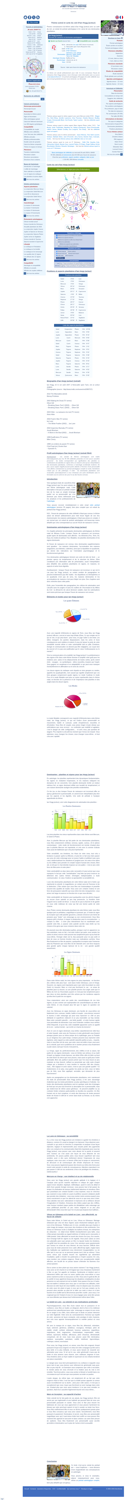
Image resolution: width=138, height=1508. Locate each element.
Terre (68, 56)
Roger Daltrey (90, 144)
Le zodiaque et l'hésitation (32, 246)
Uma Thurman (77, 118)
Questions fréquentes (44, 1489)
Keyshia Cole (94, 142)
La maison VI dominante (32, 210)
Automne (120, 56)
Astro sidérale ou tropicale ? (33, 171)
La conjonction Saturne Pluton (33, 234)
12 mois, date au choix (115, 58)
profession (64, 157)
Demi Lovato (119, 144)
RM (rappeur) (118, 139)
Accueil (26, 1489)
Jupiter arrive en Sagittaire (32, 236)
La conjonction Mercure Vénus (33, 189)
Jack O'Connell (68, 137)
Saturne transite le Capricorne (33, 241)
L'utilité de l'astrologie (31, 169)
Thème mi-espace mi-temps (33, 147)
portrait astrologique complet (88, 1480)
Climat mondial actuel (31, 221)
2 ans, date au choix (116, 61)
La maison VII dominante (32, 213)
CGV (53, 1489)
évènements (67, 155)
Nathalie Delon (58, 137)
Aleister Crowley (62, 129)
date (87, 157)
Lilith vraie (60, 255)
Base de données (117, 93)
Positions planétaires (116, 129)
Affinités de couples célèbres (33, 270)
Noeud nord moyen (73, 253)
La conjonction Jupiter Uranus (33, 229)
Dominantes (61, 54)
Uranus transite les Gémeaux (33, 224)
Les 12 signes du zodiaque (32, 174)
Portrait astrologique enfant (114, 48)
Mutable (75, 56)
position (76, 157)
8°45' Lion (69, 48)
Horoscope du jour (30, 109)
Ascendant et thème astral (32, 114)
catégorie (83, 157)
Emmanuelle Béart (58, 120)
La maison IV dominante (32, 205)
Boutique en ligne (86, 1489)
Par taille (114, 116)
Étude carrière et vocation (114, 45)
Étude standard (118, 73)
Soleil (74, 54)
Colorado (96, 137)
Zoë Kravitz (69, 120)
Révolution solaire (29, 154)
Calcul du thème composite (32, 144)
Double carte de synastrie (32, 142)
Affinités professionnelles (32, 139)
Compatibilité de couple (31, 129)
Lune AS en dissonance (31, 194)
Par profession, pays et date (114, 108)
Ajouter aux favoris (56, 41)
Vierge (79, 53)
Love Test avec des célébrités (33, 134)
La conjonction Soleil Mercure (33, 191)
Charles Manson (88, 118)
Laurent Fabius (73, 144)
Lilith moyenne (69, 255)
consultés (81, 159)
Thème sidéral (72, 251)
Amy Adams (119, 134)
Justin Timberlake (57, 127)
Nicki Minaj (54, 118)
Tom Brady (82, 129)
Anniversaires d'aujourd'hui (114, 124)
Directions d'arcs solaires (32, 159)
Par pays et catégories (115, 121)
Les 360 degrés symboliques (33, 124)
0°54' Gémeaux (71, 51)
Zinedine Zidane (117, 136)
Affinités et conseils (30, 268)
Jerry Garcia (78, 137)
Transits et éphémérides (34, 27)
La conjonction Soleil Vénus (33, 196)
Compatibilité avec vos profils (89, 41)
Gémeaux (69, 53)
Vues (63, 62)
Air (71, 56)
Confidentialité (61, 1489)
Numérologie (61, 60)
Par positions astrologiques (114, 106)
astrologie (51, 501)
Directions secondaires (31, 157)
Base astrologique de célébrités (62, 152)
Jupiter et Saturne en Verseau (33, 231)
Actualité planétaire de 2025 (33, 227)
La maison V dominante (31, 208)
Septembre (119, 53)
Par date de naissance (115, 111)
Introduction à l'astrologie (32, 166)
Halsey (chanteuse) (79, 127)
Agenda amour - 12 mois (115, 81)
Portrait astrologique (116, 43)
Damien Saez (88, 137)
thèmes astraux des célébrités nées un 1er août (76, 139)
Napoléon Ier (68, 127)
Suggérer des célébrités (115, 98)
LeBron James (51, 129)
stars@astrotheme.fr (54, 77)
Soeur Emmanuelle (93, 127)
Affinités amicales (29, 137)
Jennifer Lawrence (65, 118)
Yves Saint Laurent (93, 135)
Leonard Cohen (118, 149)
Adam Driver (119, 142)
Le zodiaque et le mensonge (33, 252)
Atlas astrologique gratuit (32, 119)
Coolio (49, 139)
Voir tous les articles (32, 179)
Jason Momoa (81, 135)
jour (93, 157)
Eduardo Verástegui (67, 146)
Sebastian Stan (118, 147)
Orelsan (49, 137)
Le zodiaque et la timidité (32, 249)
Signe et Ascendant (30, 116)
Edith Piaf (85, 142)
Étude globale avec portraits (114, 76)
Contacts (33, 1489)
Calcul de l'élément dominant (33, 121)
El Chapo (82, 144)
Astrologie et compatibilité (32, 265)
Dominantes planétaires (115, 126)
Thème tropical (62, 251)
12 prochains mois (117, 66)
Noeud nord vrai (62, 253)
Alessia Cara (64, 144)
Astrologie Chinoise (59, 58)
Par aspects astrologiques (114, 103)
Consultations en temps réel (114, 96)
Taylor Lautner (78, 120)
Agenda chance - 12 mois (114, 84)
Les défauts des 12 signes (32, 256)
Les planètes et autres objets (33, 176)
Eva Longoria (73, 129)
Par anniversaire (111, 113)
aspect (71, 157)
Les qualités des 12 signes (32, 254)
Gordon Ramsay (117, 152)
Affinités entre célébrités (31, 132)
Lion (74, 53)
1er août (75, 44)
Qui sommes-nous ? (73, 1489)
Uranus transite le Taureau (32, 239)
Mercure (69, 54)
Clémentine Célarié (53, 144)
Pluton (79, 54)
